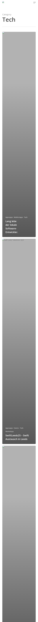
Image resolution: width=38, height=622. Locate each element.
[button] (34, 2)
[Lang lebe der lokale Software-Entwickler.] (19, 134)
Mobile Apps (18, 217)
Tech (25, 217)
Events (16, 428)
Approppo (9, 217)
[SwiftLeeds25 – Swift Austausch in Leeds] (19, 341)
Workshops (9, 431)
